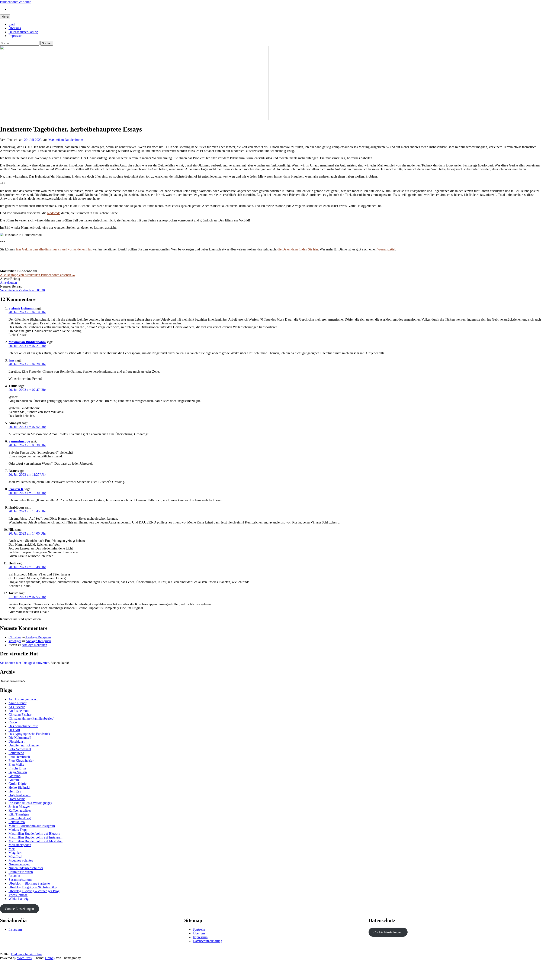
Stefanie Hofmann (22, 308)
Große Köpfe (17, 783)
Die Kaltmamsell (20, 737)
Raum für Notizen (21, 872)
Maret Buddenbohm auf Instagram (32, 826)
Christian (15, 637)
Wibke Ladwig (19, 899)
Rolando (14, 876)
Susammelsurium (20, 879)
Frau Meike (16, 764)
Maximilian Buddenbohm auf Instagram (35, 837)
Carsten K (16, 489)
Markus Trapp (18, 829)
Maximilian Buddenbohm (27, 342)
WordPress (24, 958)
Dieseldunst (16, 741)
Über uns (15, 28)
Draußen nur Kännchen (24, 745)
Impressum (16, 36)
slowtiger (15, 641)
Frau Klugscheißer (21, 760)
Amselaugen (8, 282)
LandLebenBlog (20, 818)
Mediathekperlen (20, 845)
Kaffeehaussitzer (20, 810)
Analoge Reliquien (38, 637)
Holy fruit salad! (19, 795)
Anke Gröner (17, 703)
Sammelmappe (19, 441)
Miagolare (15, 852)
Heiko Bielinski (19, 787)
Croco (13, 722)
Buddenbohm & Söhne (15, 2)
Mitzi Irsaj (15, 856)
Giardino (14, 776)
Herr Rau (15, 791)
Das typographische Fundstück (29, 734)
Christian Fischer (20, 714)
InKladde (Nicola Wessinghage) (30, 803)
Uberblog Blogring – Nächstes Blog (33, 887)
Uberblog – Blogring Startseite (29, 883)
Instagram (15, 929)
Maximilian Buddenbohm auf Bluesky (34, 833)
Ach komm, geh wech (23, 699)
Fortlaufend (16, 753)
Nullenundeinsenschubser (26, 868)
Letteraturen (17, 822)
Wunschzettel (386, 249)
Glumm (14, 780)
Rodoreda (53, 213)
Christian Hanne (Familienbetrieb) (31, 718)
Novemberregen (19, 864)
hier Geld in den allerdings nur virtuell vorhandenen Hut (53, 249)
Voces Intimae (18, 895)
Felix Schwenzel (20, 749)
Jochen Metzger (19, 806)
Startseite (199, 929)
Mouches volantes (21, 860)
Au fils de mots (19, 711)
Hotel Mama (17, 799)
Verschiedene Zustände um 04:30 (22, 290)
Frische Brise (17, 768)
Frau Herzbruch (19, 757)
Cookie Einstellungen (19, 909)
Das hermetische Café (23, 726)
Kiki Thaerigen (19, 814)
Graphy (50, 958)
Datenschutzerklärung (23, 32)
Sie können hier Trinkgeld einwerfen (24, 663)
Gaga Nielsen (18, 772)
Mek (12, 849)
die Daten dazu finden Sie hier (297, 249)
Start (12, 24)
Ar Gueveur (17, 707)
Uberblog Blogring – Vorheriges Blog (34, 891)
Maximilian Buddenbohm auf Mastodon (35, 841)
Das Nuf (14, 730)
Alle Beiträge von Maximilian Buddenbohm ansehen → (37, 275)
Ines (12, 360)
